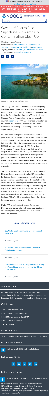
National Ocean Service (29, 388)
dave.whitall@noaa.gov (23, 52)
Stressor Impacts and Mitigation (20, 47)
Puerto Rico (19, 49)
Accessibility (28, 391)
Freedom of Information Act (11, 393)
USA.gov (4, 386)
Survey (44, 391)
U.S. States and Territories (33, 49)
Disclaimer (37, 391)
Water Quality (37, 47)
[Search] (45, 21)
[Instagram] (13, 364)
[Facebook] (19, 364)
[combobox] (22, 21)
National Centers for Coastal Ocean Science (27, 384)
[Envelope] (35, 364)
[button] (44, 16)
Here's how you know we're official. (24, 4)
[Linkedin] (30, 364)
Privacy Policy (18, 391)
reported (12, 121)
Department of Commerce (17, 386)
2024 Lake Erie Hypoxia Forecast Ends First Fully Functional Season (22, 248)
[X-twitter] (24, 364)
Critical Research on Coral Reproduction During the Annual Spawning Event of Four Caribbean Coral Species (24, 267)
